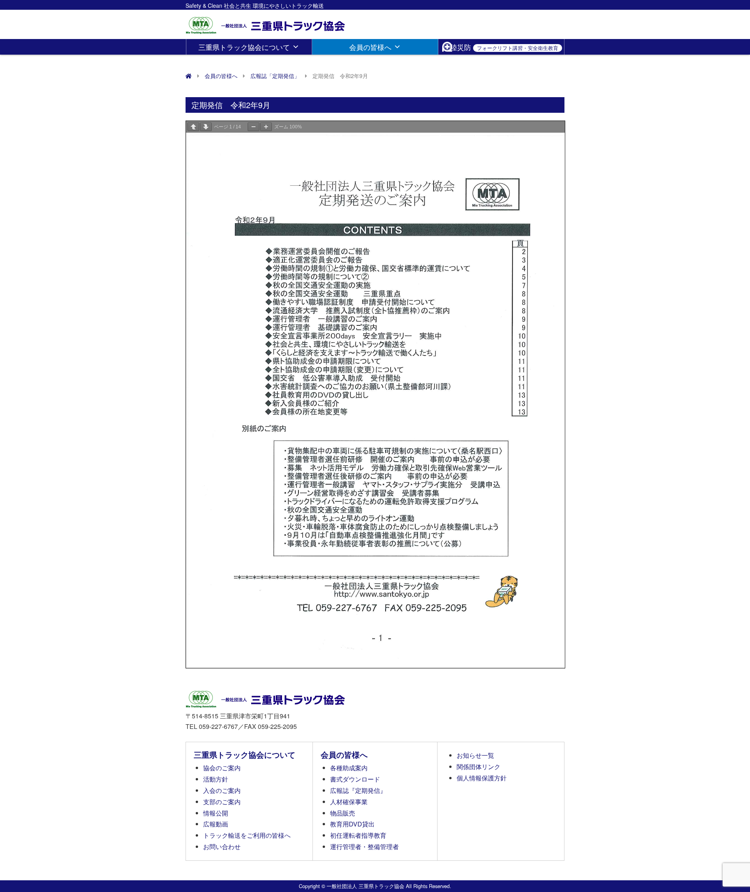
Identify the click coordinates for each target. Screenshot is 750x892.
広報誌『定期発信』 (358, 790)
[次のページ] (206, 127)
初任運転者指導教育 (358, 835)
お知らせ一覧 (475, 755)
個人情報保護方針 (482, 777)
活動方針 (215, 779)
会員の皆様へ (370, 47)
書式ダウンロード (355, 779)
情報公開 (215, 812)
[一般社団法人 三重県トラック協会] (266, 23)
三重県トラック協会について (244, 47)
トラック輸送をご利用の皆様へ (247, 835)
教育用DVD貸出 (352, 823)
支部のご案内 (222, 801)
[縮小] (253, 127)
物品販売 (342, 812)
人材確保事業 (349, 801)
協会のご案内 (222, 767)
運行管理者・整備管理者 (364, 846)
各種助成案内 (349, 767)
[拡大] (266, 127)
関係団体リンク (478, 766)
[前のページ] (193, 127)
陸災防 (504, 47)
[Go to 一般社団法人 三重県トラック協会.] (189, 76)
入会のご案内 (222, 790)
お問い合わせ (222, 846)
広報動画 (215, 823)
